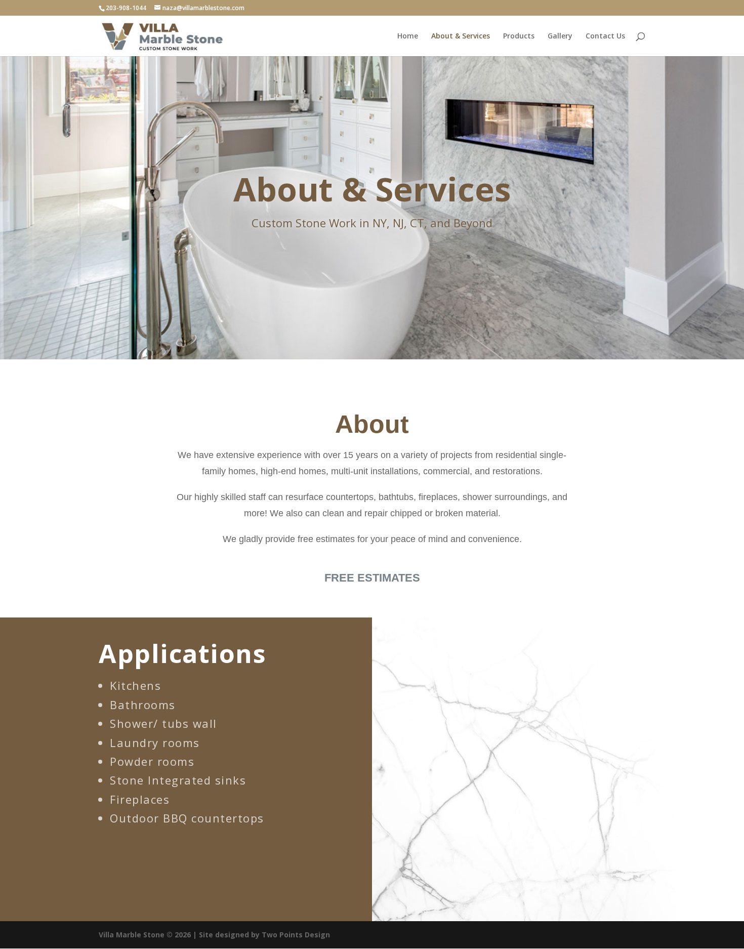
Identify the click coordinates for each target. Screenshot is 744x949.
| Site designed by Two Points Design (261, 934)
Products (518, 36)
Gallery (560, 36)
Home (407, 36)
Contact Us (605, 36)
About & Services (460, 36)
